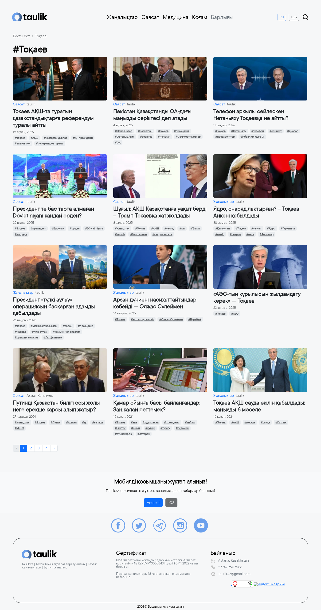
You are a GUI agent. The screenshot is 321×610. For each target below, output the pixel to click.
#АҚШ (34, 138)
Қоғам (199, 17)
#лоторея (143, 434)
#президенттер (225, 137)
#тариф (120, 234)
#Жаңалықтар (123, 131)
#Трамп (195, 228)
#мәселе (249, 422)
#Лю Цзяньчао (52, 337)
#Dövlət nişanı (94, 228)
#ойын (135, 428)
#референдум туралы (49, 143)
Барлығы (222, 17)
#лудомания (151, 422)
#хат (182, 228)
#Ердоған (57, 228)
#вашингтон (23, 143)
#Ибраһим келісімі (252, 137)
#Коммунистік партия (66, 332)
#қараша (97, 422)
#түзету (165, 428)
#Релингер (267, 234)
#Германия (288, 228)
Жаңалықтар (122, 17)
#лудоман (182, 428)
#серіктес (146, 137)
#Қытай (67, 326)
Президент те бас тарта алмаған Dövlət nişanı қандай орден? (53, 212)
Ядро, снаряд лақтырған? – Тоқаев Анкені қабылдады (256, 212)
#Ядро (271, 228)
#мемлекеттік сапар (188, 137)
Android (153, 502)
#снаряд (235, 234)
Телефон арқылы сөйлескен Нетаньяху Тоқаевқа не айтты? (250, 115)
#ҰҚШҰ (19, 428)
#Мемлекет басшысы (44, 326)
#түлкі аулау (39, 332)
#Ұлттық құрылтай (142, 319)
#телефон (257, 131)
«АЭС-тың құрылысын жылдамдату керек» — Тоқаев (256, 297)
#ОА (118, 142)
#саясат (256, 228)
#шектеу (120, 428)
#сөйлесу (276, 131)
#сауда (265, 422)
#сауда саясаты (162, 234)
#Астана (71, 422)
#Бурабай (194, 319)
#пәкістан (164, 137)
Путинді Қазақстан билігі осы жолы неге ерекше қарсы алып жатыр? (56, 406)
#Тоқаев (20, 138)
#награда (21, 234)
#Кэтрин (280, 422)
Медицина (175, 17)
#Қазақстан (145, 131)
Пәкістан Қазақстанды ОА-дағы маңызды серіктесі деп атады (152, 115)
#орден (75, 228)
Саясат (150, 17)
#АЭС (235, 314)
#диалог (292, 131)
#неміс (219, 234)
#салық (169, 228)
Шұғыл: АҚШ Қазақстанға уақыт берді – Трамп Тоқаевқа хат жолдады (160, 212)
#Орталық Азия (124, 137)
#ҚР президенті (83, 138)
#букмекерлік (123, 434)
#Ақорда (20, 332)
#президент (181, 131)
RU (282, 17)
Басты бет (21, 36)
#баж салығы (138, 234)
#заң (134, 422)
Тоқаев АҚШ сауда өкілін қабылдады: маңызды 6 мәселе (259, 406)
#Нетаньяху (238, 131)
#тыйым (190, 422)
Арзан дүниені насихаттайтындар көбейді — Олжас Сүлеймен (154, 303)
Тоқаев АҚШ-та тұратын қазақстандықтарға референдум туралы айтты (53, 118)
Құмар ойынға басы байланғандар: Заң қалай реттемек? (156, 406)
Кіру (294, 17)
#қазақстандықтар (55, 138)
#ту (84, 422)
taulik (31, 104)
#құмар (150, 428)
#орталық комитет (26, 337)
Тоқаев (41, 36)
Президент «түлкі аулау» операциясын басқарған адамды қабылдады (54, 306)
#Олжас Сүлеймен (171, 319)
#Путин (55, 422)
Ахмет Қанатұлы (40, 395)
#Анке (250, 234)
